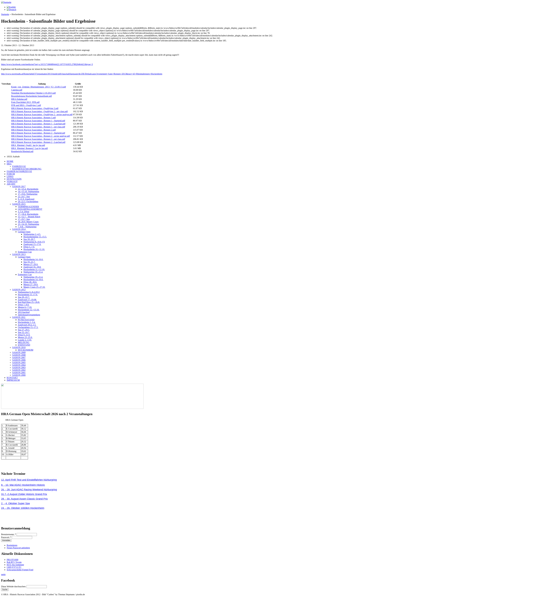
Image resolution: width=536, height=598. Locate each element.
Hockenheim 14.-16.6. (33, 259)
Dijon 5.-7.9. (29, 247)
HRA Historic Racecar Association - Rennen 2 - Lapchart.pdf (38, 142)
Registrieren (12, 545)
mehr (3, 574)
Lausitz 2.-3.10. (25, 340)
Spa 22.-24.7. (24, 332)
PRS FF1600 (12, 559)
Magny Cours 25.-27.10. (34, 287)
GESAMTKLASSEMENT (30, 209)
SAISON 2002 (19, 370)
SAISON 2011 (18, 317)
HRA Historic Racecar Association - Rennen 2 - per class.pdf (38, 139)
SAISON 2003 (19, 367)
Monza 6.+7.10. (25, 307)
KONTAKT (12, 377)
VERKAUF (12, 181)
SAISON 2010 (19, 347)
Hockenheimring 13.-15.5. (35, 237)
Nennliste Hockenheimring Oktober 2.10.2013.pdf (33, 93)
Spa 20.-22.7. (24, 297)
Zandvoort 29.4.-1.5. (27, 325)
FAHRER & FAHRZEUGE (19, 171)
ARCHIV (11, 184)
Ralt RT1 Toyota (14, 562)
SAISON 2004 (19, 365)
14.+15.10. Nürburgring (28, 191)
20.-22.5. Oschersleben (28, 201)
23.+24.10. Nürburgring (28, 224)
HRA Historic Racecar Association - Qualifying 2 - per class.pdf (39, 111)
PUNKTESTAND (26, 320)
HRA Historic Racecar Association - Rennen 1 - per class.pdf (38, 127)
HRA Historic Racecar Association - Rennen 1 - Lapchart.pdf (38, 124)
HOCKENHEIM (25, 350)
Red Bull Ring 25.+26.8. (29, 302)
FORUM (11, 174)
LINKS (10, 176)
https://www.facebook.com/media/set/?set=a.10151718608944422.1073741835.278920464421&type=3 (47, 64)
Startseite (5, 14)
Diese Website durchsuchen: (14, 586)
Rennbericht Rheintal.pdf (22, 151)
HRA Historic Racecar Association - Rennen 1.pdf (33, 117)
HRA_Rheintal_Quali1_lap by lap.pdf (28, 145)
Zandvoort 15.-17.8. (32, 244)
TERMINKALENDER (28, 206)
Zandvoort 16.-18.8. (32, 267)
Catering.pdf (16, 90)
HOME (10, 161)
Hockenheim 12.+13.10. (28, 310)
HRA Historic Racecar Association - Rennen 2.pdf (33, 130)
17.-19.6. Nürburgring (27, 194)
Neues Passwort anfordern (18, 548)
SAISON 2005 (19, 362)
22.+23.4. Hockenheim (28, 189)
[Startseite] (6, 2)
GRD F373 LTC (14, 567)
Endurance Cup (25, 252)
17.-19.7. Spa (24, 219)
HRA (9, 164)
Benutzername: (8, 534)
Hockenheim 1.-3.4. (26, 322)
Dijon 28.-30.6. (30, 282)
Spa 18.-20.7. (29, 239)
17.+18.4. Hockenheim (28, 214)
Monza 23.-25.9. (25, 337)
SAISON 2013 (19, 254)
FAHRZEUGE (19, 166)
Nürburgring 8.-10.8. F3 (34, 242)
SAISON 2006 (19, 360)
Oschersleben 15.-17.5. (28, 327)
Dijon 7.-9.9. (23, 304)
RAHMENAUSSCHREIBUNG (26, 169)
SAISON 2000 (19, 375)
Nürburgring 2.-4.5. (32, 234)
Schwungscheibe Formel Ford (20, 570)
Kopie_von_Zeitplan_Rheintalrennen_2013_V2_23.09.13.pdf (38, 87)
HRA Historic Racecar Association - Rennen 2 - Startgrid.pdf (38, 133)
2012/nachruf (24, 312)
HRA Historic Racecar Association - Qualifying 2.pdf (34, 108)
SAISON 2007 (19, 357)
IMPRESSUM (13, 380)
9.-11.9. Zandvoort (26, 199)
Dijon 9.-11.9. (24, 335)
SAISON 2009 (19, 352)
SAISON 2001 (19, 372)
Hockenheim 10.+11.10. (34, 249)
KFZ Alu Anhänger (15, 564)
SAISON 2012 (19, 289)
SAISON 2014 (19, 229)
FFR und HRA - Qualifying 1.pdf (26, 105)
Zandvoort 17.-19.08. (27, 299)
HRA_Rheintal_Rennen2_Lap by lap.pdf (29, 148)
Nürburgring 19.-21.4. (33, 272)
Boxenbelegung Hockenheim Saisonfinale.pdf (31, 96)
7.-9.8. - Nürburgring (27, 227)
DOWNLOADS (14, 179)
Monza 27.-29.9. (30, 264)
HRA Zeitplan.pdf (19, 99)
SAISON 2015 (19, 204)
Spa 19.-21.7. (29, 262)
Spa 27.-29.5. (24, 330)
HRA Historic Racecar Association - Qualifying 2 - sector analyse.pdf (41, 114)
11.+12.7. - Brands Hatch (29, 216)
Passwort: (6, 537)
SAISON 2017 (19, 186)
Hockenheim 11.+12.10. (34, 269)
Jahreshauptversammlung (29, 315)
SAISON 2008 (19, 355)
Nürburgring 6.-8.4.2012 (29, 292)
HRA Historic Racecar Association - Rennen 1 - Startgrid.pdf (38, 120)
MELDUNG (23, 342)
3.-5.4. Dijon (23, 211)
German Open (24, 232)
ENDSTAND (24, 345)
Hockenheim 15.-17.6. (28, 294)
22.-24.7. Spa (24, 196)
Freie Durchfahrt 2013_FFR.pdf (25, 102)
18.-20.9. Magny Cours (28, 221)
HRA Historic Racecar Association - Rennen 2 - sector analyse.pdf (40, 136)
